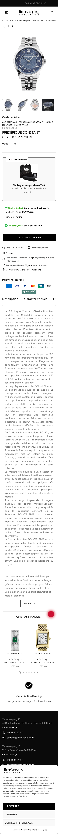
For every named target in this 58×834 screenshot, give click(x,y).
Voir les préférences (19, 822)
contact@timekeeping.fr (20, 737)
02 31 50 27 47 (15, 732)
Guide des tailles (11, 117)
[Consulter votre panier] (52, 12)
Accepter (13, 806)
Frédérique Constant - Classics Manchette (15, 661)
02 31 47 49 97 (15, 759)
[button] (20, 672)
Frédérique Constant (31, 122)
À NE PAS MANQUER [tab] (29, 616)
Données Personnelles (22, 830)
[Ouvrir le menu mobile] (6, 12)
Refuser (12, 814)
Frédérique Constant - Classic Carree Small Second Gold (43, 661)
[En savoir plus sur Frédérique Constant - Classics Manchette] (15, 640)
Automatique (10, 122)
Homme (49, 122)
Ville (14, 20)
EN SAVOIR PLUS (15, 653)
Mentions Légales (39, 830)
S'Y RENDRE (8, 727)
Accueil (5, 20)
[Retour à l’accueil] (29, 13)
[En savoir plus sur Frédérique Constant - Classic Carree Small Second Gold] (43, 640)
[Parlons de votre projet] (51, 614)
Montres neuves (11, 125)
